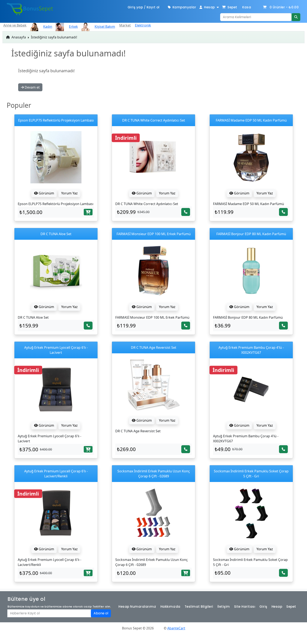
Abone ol (101, 613)
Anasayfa (18, 37)
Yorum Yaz (69, 193)
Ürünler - (284, 7)
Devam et (32, 87)
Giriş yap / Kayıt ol (144, 7)
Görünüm (46, 193)
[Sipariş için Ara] (185, 212)
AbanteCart (176, 628)
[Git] (296, 17)
